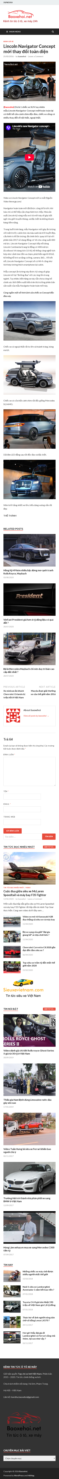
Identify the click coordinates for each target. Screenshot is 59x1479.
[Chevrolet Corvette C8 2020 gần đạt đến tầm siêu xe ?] (12, 947)
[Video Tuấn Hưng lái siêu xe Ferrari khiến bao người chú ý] (29, 1146)
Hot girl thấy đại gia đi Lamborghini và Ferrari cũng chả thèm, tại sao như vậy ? (39, 1335)
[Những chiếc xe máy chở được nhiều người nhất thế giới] (12, 1271)
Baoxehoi (23, 1471)
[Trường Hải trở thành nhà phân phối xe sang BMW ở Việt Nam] (29, 1195)
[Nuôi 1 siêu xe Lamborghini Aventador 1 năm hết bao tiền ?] (12, 1287)
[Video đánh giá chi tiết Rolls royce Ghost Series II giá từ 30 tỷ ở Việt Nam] (29, 1047)
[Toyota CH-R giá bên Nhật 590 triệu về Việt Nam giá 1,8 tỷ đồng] (12, 1302)
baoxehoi (22, 56)
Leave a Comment (35, 56)
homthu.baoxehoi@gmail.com (25, 1397)
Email (7, 804)
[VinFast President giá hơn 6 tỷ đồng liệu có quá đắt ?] (29, 616)
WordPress (19, 1475)
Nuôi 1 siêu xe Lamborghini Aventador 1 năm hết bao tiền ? (38, 1288)
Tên (6, 791)
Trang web (9, 817)
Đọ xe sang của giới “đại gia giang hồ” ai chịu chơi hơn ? (36, 933)
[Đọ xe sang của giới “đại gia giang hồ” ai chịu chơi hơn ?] (12, 932)
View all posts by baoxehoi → (36, 715)
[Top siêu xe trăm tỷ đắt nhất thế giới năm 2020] (12, 963)
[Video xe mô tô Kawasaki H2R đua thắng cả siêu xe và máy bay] (12, 917)
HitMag (31, 1475)
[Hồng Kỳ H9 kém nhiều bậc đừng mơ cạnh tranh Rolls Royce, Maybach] (29, 567)
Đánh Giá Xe (8, 41)
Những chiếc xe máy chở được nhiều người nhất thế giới (38, 1273)
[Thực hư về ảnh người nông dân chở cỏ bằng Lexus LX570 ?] (12, 1317)
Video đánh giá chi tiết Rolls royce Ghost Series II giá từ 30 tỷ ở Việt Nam (28, 1052)
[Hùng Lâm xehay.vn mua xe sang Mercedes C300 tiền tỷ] (29, 1244)
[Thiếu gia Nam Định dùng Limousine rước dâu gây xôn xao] (29, 1096)
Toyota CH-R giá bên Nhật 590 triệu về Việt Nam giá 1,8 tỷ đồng (39, 1303)
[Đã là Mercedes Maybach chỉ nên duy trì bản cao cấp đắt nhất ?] (29, 665)
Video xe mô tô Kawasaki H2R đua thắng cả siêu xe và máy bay (39, 918)
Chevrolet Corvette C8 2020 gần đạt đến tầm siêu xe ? (39, 948)
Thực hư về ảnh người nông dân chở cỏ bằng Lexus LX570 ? (39, 1319)
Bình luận (9, 754)
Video (28, 887)
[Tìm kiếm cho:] (29, 837)
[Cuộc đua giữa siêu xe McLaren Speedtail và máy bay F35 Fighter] (29, 853)
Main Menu (15, 31)
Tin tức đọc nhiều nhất (13, 887)
